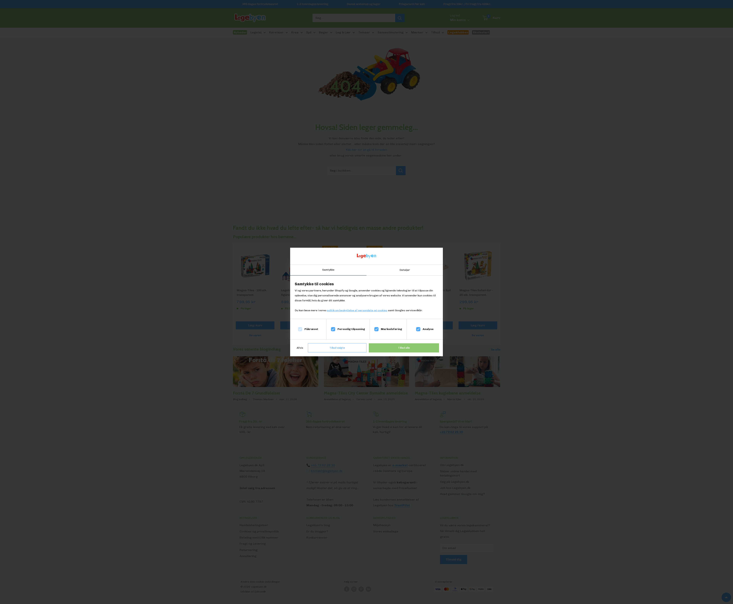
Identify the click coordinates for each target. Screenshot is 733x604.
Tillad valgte (337, 347)
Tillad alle (404, 347)
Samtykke (328, 269)
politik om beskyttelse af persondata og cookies (357, 310)
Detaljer (405, 270)
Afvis (300, 347)
